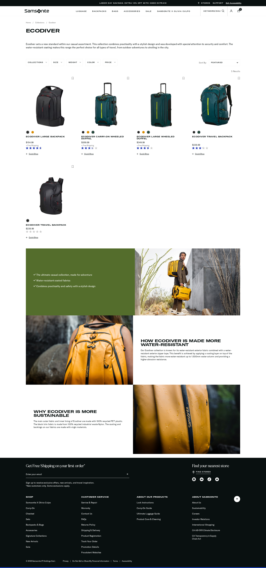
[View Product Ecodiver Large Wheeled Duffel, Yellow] (144, 132)
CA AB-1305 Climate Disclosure (206, 530)
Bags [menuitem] (115, 11)
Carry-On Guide (144, 508)
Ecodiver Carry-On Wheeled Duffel (102, 138)
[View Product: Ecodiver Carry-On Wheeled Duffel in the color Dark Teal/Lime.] (105, 105)
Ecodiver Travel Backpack (212, 137)
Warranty (85, 508)
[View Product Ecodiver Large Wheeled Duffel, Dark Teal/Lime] (149, 132)
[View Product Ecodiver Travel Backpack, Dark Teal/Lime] (199, 132)
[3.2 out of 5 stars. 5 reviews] (201, 148)
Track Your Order (89, 541)
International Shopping (203, 524)
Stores (205, 3)
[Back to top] (237, 499)
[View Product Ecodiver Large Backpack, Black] (28, 132)
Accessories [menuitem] (132, 11)
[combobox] (213, 11)
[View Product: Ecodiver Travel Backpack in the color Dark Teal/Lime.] (216, 105)
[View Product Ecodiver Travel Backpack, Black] (194, 132)
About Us (196, 502)
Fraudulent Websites (91, 552)
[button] (231, 11)
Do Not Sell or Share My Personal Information (90, 561)
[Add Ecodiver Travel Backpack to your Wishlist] (239, 78)
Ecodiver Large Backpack (45, 137)
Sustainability (199, 508)
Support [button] (218, 3)
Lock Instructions (145, 502)
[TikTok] (209, 479)
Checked (30, 513)
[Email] (217, 479)
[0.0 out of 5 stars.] (35, 232)
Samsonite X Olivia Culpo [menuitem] (173, 11)
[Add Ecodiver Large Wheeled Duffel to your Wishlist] (183, 78)
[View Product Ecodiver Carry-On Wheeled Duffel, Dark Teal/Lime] (93, 132)
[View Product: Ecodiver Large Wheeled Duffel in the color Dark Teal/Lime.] (161, 105)
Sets (28, 519)
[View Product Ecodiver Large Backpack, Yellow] (33, 132)
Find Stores (203, 472)
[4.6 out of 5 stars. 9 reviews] (35, 148)
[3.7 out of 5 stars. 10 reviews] (145, 148)
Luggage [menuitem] (81, 11)
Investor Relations (201, 519)
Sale (28, 547)
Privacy (66, 561)
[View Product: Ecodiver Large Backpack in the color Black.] (50, 105)
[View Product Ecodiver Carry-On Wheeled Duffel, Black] (83, 132)
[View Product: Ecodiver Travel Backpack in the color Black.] (50, 193)
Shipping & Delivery (90, 530)
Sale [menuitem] (148, 11)
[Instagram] (194, 479)
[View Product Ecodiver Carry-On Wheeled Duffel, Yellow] (88, 132)
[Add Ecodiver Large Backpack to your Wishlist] (72, 78)
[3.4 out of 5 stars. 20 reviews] (90, 148)
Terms (115, 561)
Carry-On (30, 508)
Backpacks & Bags (35, 524)
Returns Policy (88, 524)
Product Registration (91, 535)
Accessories (31, 530)
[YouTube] (202, 479)
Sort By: (203, 62)
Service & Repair (89, 502)
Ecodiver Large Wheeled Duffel (156, 138)
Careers (196, 513)
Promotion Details (90, 547)
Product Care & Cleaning (149, 519)
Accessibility (127, 561)
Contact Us (86, 513)
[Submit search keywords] (223, 11)
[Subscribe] (124, 474)
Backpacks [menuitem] (99, 11)
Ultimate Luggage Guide (148, 513)
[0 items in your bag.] (238, 11)
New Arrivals (32, 541)
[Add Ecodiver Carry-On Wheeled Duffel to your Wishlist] (128, 78)
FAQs (83, 519)
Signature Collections (36, 535)
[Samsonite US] (37, 11)
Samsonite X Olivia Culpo (38, 502)
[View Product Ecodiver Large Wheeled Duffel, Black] (139, 132)
